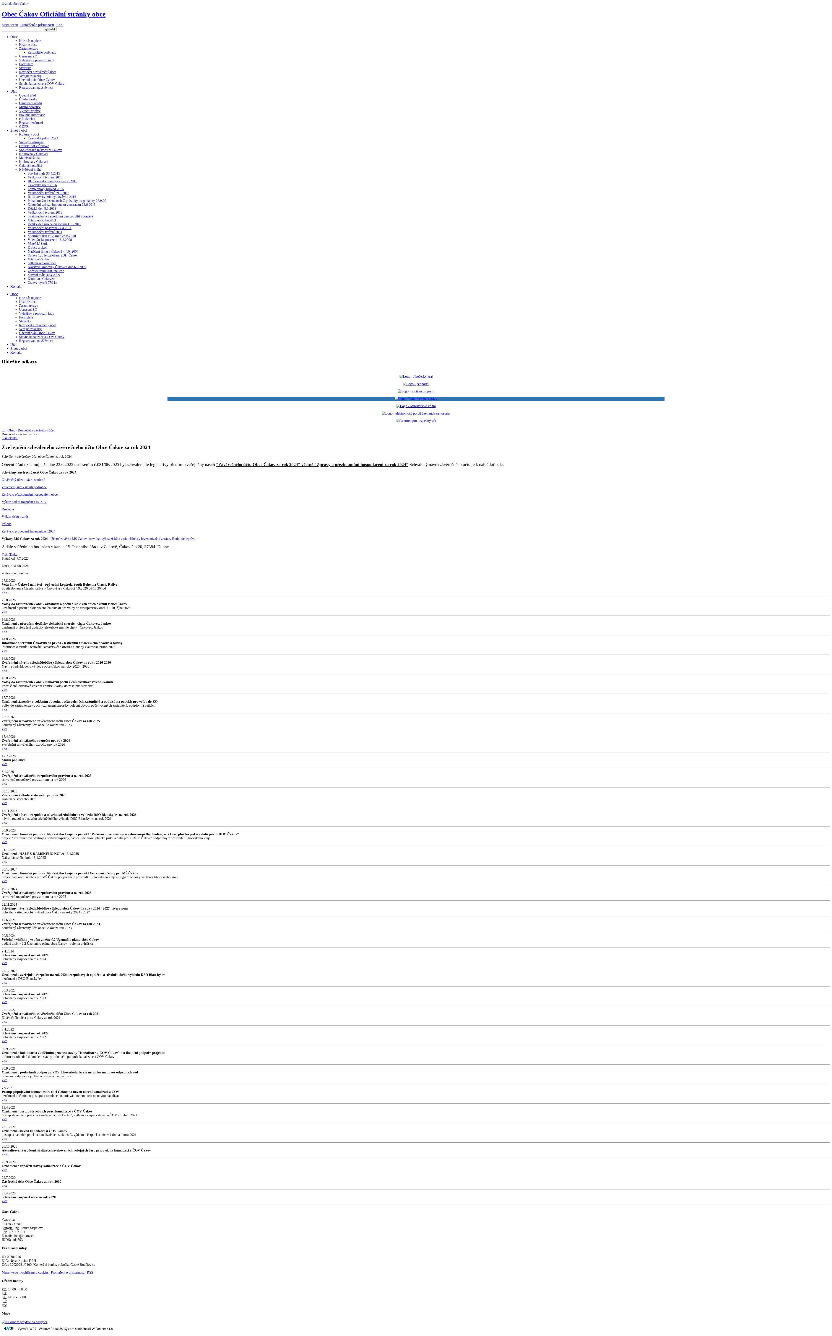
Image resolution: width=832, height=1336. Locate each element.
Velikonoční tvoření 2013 (45, 212)
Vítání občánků (38, 259)
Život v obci (18, 130)
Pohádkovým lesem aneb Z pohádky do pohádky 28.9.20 (67, 201)
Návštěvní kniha (30, 169)
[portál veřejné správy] (416, 399)
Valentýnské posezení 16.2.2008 (50, 240)
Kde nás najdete (30, 40)
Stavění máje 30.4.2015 (44, 173)
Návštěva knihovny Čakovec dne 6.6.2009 (57, 267)
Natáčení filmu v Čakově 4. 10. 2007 (53, 251)
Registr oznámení (31, 122)
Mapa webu (10, 25)
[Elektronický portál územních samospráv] (416, 413)
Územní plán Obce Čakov (37, 80)
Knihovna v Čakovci (33, 154)
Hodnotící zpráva (183, 539)
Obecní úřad (27, 95)
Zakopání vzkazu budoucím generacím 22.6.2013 (62, 204)
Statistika (25, 68)
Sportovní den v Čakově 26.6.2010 (52, 236)
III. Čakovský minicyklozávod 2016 (52, 181)
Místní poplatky (30, 107)
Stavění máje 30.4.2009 (44, 275)
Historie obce (28, 44)
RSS (59, 25)
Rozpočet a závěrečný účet (37, 72)
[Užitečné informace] (416, 421)
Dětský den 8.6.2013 (42, 208)
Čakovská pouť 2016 (42, 185)
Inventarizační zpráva (155, 539)
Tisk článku (10, 438)
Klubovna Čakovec (41, 279)
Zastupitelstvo (28, 48)
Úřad (13, 91)
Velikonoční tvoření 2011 (45, 232)
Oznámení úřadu (30, 103)
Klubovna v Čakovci (33, 161)
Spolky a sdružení (31, 142)
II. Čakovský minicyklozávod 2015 (52, 197)
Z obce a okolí (37, 247)
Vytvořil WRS (27, 1329)
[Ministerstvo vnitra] (416, 406)
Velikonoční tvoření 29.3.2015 (48, 193)
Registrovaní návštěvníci (36, 87)
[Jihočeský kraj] (416, 376)
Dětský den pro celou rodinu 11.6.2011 (54, 224)
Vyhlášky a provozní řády (36, 60)
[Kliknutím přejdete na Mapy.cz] (24, 1322)
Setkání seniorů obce (42, 263)
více (4, 592)
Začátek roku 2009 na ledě (46, 271)
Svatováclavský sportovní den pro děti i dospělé (60, 216)
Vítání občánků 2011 (42, 220)
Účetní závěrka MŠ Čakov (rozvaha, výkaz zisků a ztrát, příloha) (94, 539)
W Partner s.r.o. (103, 1329)
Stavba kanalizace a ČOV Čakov (41, 83)
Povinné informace (32, 115)
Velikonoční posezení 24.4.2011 (50, 228)
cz (3, 430)
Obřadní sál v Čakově (34, 146)
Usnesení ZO (28, 56)
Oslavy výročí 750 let (42, 282)
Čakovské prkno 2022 (43, 138)
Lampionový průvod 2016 (46, 189)
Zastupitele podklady (42, 52)
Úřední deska (28, 99)
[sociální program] (416, 391)
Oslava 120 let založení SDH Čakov (53, 255)
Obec (14, 37)
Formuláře (26, 64)
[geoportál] (416, 384)
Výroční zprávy (30, 111)
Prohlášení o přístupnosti (37, 25)
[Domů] (15, 3)
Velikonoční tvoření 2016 (45, 177)
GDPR (24, 126)
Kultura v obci (29, 134)
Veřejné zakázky (30, 76)
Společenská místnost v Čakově (40, 150)
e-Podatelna (27, 119)
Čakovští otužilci (30, 165)
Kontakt (15, 286)
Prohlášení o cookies (34, 1272)
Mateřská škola (29, 158)
